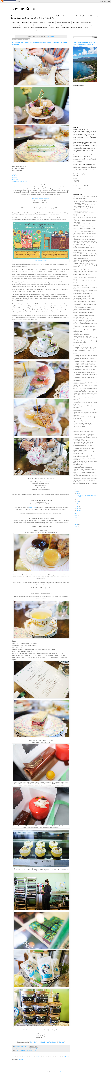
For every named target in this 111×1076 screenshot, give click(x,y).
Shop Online (15, 179)
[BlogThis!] (32, 1047)
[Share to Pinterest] (37, 1047)
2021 (76, 522)
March (78, 508)
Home (13, 22)
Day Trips (51, 27)
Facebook (14, 176)
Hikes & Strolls (29, 25)
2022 (76, 519)
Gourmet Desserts (26, 1048)
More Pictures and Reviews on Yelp (21, 181)
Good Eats (42, 22)
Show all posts (50, 36)
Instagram (14, 177)
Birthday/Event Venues (51, 25)
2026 (76, 491)
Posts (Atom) (22, 1059)
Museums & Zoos (68, 25)
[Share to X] (33, 1047)
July (78, 499)
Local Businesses (34, 22)
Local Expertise (65, 27)
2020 (76, 524)
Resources (24, 22)
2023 (76, 517)
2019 (76, 526)
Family (60, 25)
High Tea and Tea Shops (48, 1042)
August (78, 493)
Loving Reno (23, 8)
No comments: (24, 1046)
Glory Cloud (32, 507)
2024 (76, 515)
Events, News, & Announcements (39, 27)
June (78, 501)
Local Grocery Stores (90, 25)
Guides (57, 27)
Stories (86, 27)
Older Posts (66, 1056)
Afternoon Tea (19, 1048)
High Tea (32, 1048)
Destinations (28, 30)
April (78, 506)
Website (14, 174)
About (18, 22)
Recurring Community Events (63, 22)
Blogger (62, 1071)
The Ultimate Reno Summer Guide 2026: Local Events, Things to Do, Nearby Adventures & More (84, 44)
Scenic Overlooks (79, 25)
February (79, 510)
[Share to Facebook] (35, 1047)
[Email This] (30, 1047)
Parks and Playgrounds (17, 25)
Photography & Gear (38, 30)
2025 (76, 513)
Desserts (61, 1042)
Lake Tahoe (26, 27)
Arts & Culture (76, 22)
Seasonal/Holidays (16, 27)
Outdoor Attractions (39, 25)
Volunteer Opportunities (76, 27)
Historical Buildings (86, 22)
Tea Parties (37, 1048)
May (78, 503)
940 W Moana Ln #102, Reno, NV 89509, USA (26, 1050)
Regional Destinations (17, 30)
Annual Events (51, 22)
